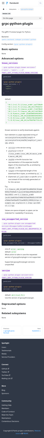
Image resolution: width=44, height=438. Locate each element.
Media (4, 354)
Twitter (4, 372)
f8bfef (25, 433)
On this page (8, 18)
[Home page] (4, 9)
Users (4, 347)
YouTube (5, 375)
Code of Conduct (8, 411)
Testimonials (6, 350)
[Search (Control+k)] (40, 3)
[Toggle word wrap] (36, 240)
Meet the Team (7, 415)
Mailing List (6, 378)
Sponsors (5, 393)
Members (5, 408)
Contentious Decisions (10, 421)
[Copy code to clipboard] (40, 81)
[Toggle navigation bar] (3, 3)
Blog (3, 390)
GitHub (4, 369)
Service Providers (8, 357)
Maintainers (6, 418)
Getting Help (6, 405)
